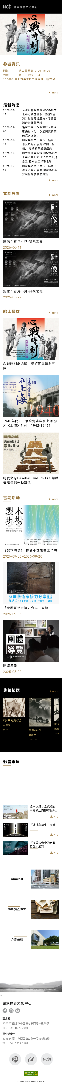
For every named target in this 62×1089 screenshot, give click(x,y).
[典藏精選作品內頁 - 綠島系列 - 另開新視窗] (40, 724)
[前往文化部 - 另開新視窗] (15, 1059)
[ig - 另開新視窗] (11, 1010)
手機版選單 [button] (55, 6)
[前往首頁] (47, 1059)
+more (54, 691)
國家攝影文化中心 (20, 7)
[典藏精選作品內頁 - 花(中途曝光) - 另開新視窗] (14, 714)
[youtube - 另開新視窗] (17, 1010)
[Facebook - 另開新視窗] (5, 1010)
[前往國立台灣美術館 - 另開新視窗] (31, 1059)
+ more (54, 92)
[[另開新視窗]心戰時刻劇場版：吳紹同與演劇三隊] (31, 34)
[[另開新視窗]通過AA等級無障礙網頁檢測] (31, 1076)
